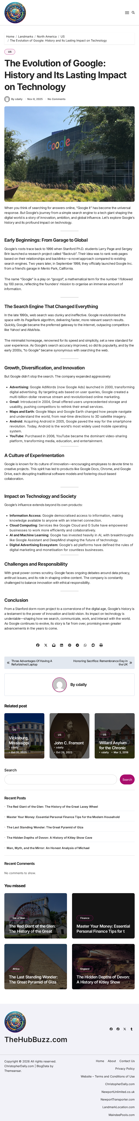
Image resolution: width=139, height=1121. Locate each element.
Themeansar (12, 1071)
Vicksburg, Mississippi (19, 740)
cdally (81, 684)
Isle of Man (19, 918)
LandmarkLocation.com (118, 1107)
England (84, 968)
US (9, 51)
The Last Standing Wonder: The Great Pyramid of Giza (45, 827)
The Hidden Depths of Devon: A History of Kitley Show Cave (49, 837)
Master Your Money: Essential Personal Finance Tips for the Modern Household (63, 817)
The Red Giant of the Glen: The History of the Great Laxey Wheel (52, 806)
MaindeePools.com (122, 1115)
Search (10, 770)
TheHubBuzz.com (35, 1039)
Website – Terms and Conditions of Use (108, 1076)
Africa (16, 968)
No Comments (57, 99)
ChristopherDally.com (120, 1084)
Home (100, 1061)
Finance (84, 918)
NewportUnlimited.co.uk (118, 1092)
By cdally (16, 99)
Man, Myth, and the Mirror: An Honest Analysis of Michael (48, 848)
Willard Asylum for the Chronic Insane (113, 747)
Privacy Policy (125, 1068)
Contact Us (127, 1061)
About (112, 1061)
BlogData (43, 1066)
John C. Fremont (69, 743)
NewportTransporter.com (118, 1099)
